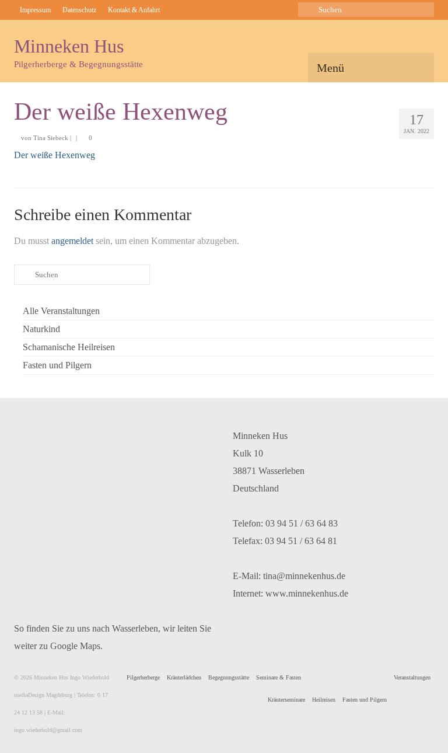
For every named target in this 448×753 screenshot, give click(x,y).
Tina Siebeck (50, 137)
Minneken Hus (69, 46)
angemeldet (72, 241)
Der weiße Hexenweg (54, 155)
